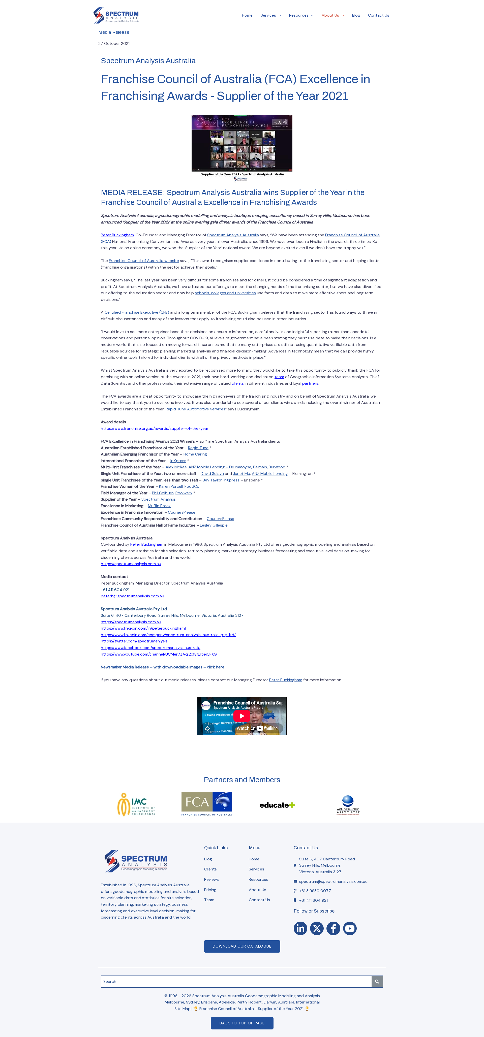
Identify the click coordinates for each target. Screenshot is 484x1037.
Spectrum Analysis (158, 499)
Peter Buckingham (117, 235)
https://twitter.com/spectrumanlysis (134, 641)
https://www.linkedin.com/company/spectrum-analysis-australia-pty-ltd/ (168, 634)
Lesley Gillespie (214, 525)
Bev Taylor (212, 480)
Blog (356, 15)
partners (310, 383)
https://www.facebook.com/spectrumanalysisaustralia (150, 647)
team (279, 376)
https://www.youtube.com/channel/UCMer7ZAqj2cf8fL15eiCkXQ (159, 654)
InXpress (178, 460)
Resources (299, 15)
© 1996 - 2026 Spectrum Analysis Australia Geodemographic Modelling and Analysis (242, 995)
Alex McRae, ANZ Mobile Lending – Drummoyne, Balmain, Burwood (225, 467)
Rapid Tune (198, 447)
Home (247, 15)
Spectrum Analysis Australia (233, 235)
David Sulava (212, 473)
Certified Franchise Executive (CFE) (137, 312)
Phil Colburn (163, 493)
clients (238, 383)
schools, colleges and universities (225, 293)
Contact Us (378, 15)
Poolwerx (183, 493)
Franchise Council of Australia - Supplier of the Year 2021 (251, 1008)
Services (268, 15)
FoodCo (192, 486)
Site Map (182, 1008)
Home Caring (195, 454)
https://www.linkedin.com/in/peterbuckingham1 (143, 628)
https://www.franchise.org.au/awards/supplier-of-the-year (154, 428)
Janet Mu (241, 473)
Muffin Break (159, 505)
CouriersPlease (181, 512)
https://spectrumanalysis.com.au (131, 563)
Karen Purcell (171, 486)
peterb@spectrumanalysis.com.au (132, 596)
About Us (330, 15)
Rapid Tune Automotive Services (195, 409)
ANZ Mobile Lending (270, 473)
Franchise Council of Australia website (144, 260)
